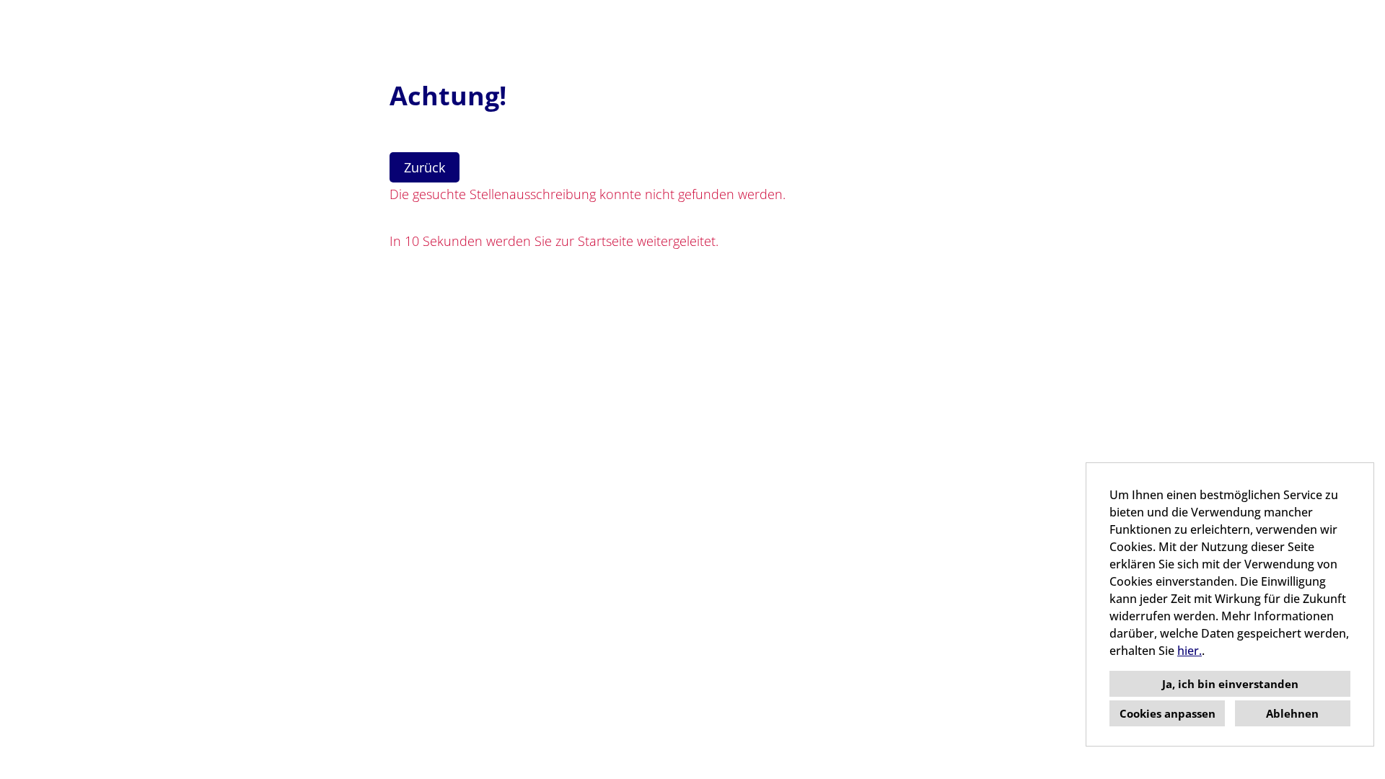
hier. (1189, 651)
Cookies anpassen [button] (1167, 713)
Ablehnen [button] (1292, 713)
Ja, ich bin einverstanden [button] (1230, 684)
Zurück (424, 167)
